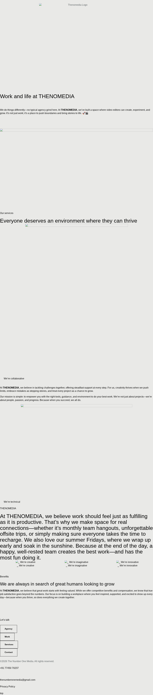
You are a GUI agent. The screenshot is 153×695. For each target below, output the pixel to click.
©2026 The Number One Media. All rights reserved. (27, 661)
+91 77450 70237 (9, 668)
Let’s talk (4, 620)
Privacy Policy (7, 686)
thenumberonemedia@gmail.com (17, 680)
